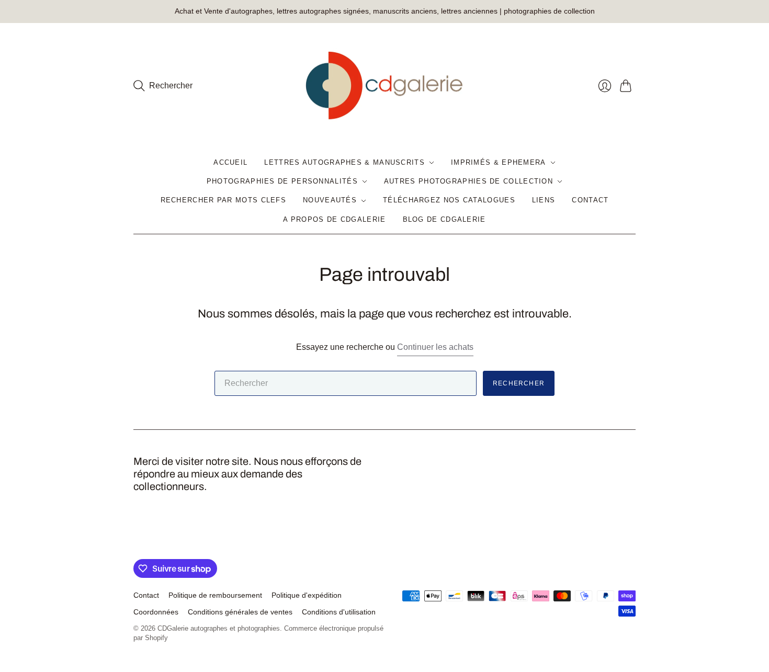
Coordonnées (155, 612)
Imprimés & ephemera (498, 162)
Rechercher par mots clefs (224, 200)
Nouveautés (330, 200)
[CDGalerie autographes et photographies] (384, 86)
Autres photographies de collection (468, 181)
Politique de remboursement (215, 595)
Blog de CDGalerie (444, 219)
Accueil (230, 162)
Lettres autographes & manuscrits (344, 162)
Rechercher (519, 383)
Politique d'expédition (307, 595)
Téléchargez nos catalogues (449, 200)
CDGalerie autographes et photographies (218, 628)
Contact (590, 200)
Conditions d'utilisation (339, 612)
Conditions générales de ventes (240, 612)
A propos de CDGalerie (334, 219)
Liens (544, 200)
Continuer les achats (435, 347)
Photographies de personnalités (282, 181)
